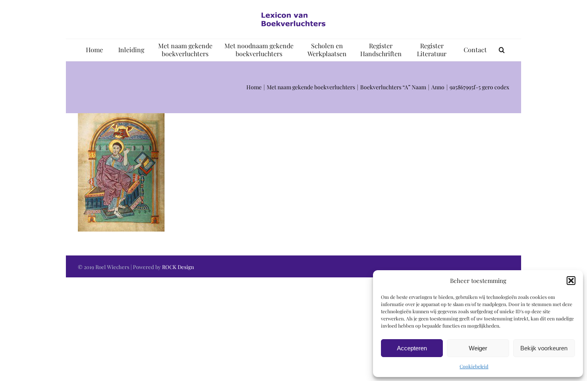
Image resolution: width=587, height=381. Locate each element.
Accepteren (412, 348)
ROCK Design (178, 266)
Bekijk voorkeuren (543, 348)
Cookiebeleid (474, 366)
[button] (571, 281)
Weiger (478, 348)
